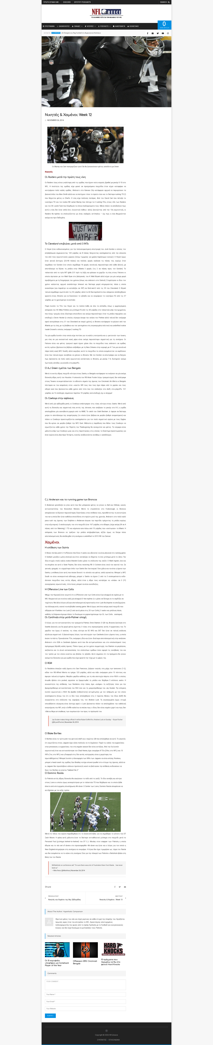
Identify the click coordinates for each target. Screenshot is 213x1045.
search (163, 2)
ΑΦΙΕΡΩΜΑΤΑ (120, 26)
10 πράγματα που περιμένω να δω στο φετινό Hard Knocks (110, 962)
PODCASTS (104, 26)
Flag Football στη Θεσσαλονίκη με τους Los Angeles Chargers (83, 33)
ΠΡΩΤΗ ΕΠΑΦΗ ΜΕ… (51, 2)
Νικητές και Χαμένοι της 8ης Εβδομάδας (64, 900)
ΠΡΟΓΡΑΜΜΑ (50, 26)
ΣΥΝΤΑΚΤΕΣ (101, 1040)
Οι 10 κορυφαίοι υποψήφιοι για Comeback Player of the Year (57, 963)
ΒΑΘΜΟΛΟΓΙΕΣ (64, 26)
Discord (67, 2)
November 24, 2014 (72, 722)
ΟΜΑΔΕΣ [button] (77, 26)
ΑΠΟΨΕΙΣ (90, 26)
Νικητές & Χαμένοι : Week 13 (111, 900)
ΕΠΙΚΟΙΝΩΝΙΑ (114, 1040)
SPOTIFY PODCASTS (82, 2)
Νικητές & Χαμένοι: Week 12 (68, 115)
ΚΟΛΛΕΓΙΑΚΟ (134, 26)
